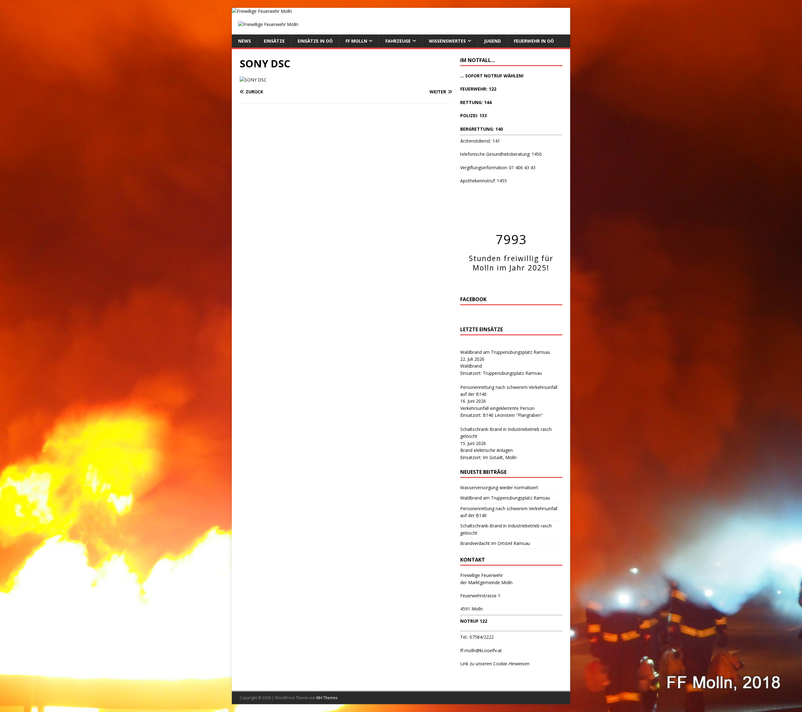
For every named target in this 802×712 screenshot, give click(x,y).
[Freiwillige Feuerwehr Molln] (262, 11)
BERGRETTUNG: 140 (481, 129)
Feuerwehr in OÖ (534, 41)
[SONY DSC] (253, 80)
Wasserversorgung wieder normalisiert (499, 487)
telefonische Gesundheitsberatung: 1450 (501, 154)
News (244, 41)
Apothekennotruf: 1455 (483, 181)
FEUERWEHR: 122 (478, 89)
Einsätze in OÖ (315, 41)
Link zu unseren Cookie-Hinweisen (494, 664)
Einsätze (274, 41)
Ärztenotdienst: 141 (480, 141)
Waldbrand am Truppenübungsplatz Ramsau (505, 352)
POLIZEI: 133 (473, 115)
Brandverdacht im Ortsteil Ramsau (495, 543)
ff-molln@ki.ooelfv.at (481, 650)
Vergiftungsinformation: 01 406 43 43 (497, 167)
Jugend (492, 41)
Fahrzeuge (398, 41)
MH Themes (326, 697)
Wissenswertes (447, 41)
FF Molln (356, 41)
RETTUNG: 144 (476, 102)
